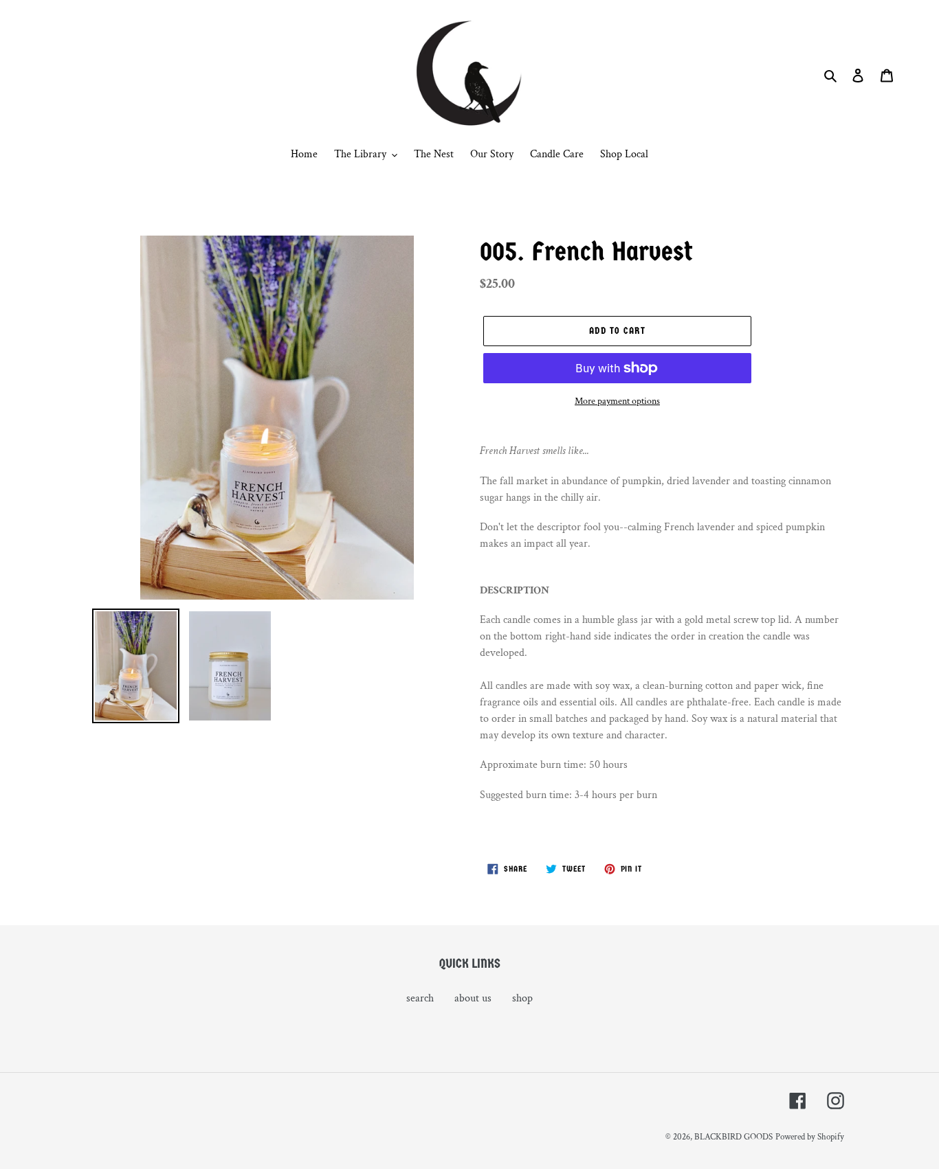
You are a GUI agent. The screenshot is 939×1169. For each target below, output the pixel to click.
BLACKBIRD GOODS (733, 1137)
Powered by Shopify (809, 1137)
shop (522, 998)
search (420, 998)
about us (472, 998)
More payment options (617, 401)
